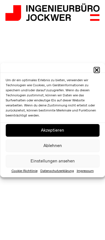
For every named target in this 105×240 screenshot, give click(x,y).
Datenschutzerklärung (57, 171)
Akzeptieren (52, 130)
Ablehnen (52, 145)
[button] (96, 70)
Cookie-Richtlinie (24, 171)
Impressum (85, 171)
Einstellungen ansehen (53, 161)
